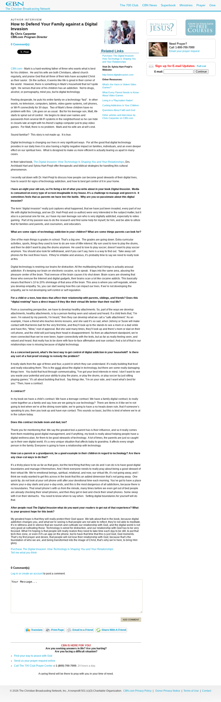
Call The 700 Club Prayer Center (33, 665)
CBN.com (16, 68)
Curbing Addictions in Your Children (120, 105)
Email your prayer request (184, 51)
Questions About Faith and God (118, 110)
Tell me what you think (24, 552)
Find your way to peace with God (33, 655)
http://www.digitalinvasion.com (117, 74)
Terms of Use (191, 690)
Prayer (200, 5)
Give (212, 5)
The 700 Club (129, 5)
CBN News (149, 5)
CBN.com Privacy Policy (137, 690)
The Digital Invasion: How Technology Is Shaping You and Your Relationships (78, 161)
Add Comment (131, 619)
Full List (201, 66)
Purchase (107, 55)
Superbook (168, 5)
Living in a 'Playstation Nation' (117, 100)
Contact (206, 690)
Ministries (186, 5)
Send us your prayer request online (34, 660)
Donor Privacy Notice (167, 690)
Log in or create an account (27, 573)
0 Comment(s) (20, 44)
